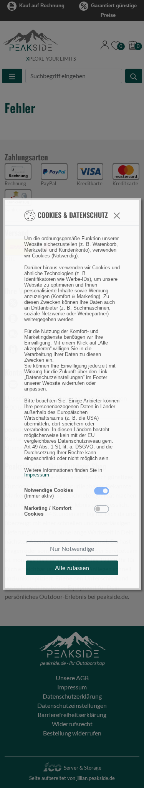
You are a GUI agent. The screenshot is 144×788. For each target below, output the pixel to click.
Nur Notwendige (72, 548)
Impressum (36, 475)
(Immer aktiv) (48, 493)
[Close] (117, 215)
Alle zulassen (72, 567)
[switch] (101, 509)
